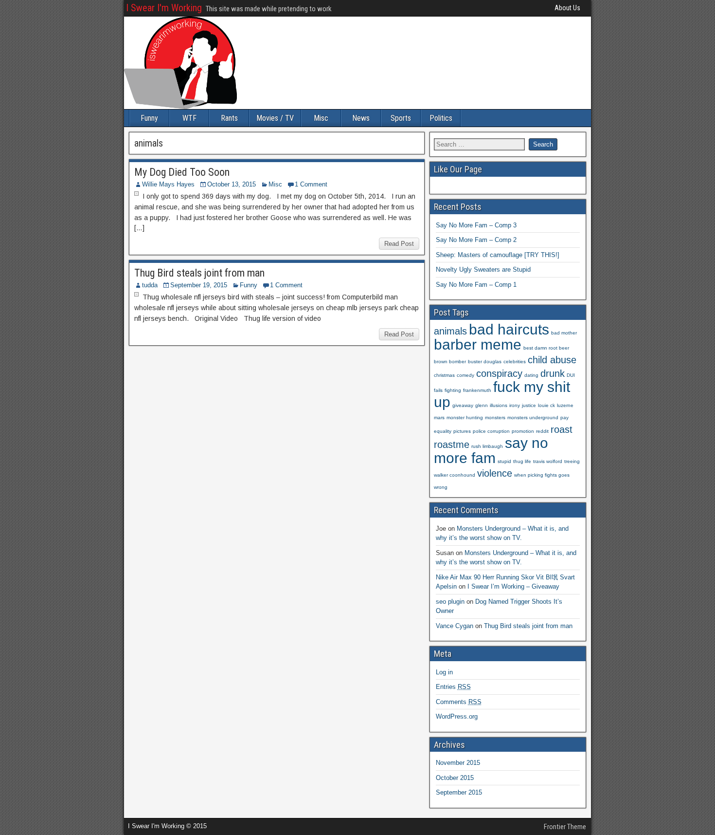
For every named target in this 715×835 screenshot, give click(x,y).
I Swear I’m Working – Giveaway (513, 586)
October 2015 (455, 777)
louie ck (546, 405)
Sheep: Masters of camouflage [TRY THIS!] (497, 255)
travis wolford (547, 461)
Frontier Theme (565, 826)
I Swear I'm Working (164, 8)
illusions (498, 405)
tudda (150, 285)
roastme (451, 444)
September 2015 (459, 792)
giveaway (462, 405)
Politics (440, 118)
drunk (552, 373)
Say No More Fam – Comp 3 (476, 225)
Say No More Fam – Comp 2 (476, 239)
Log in (444, 672)
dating (531, 375)
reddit (542, 431)
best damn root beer (546, 348)
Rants (229, 118)
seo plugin (450, 601)
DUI (571, 375)
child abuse (552, 359)
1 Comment (311, 184)
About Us (567, 8)
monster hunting (465, 417)
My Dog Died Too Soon (182, 172)
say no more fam (491, 450)
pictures (462, 431)
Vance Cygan (454, 626)
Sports (401, 118)
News (361, 118)
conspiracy (499, 373)
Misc (321, 118)
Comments (459, 701)
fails (438, 390)
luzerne (565, 405)
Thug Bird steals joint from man (199, 273)
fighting (453, 390)
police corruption (491, 431)
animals (450, 331)
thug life (522, 461)
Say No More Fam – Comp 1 (476, 284)
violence (494, 473)
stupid (504, 461)
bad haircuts (509, 329)
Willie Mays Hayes (168, 184)
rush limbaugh (487, 446)
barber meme (477, 344)
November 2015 (458, 762)
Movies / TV (275, 118)
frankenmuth (477, 390)
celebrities (514, 361)
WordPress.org (457, 716)
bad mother (564, 332)
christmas (444, 375)
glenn (481, 405)
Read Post (399, 243)
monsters (495, 417)
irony (514, 405)
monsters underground (532, 417)
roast (561, 429)
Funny (149, 118)
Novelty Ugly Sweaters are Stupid (483, 269)
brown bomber (450, 361)
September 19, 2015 (198, 285)
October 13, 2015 (231, 184)
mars (439, 417)
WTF (189, 118)
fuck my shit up (502, 394)
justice (529, 405)
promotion (523, 431)
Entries (453, 686)
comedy (465, 375)
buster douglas (484, 361)
